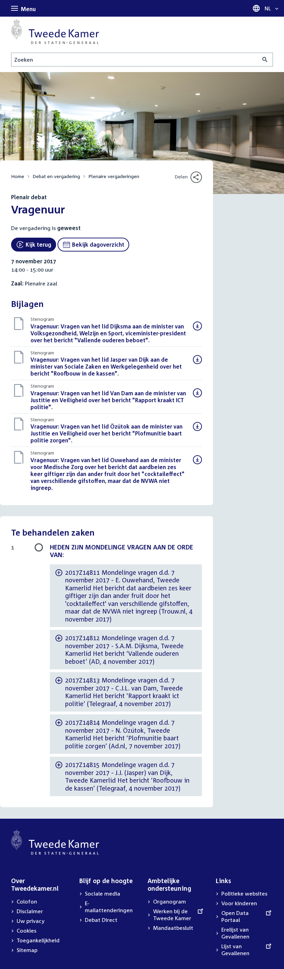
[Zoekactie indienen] (265, 60)
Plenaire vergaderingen (113, 176)
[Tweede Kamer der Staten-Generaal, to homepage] (55, 31)
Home (17, 176)
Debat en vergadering (56, 176)
